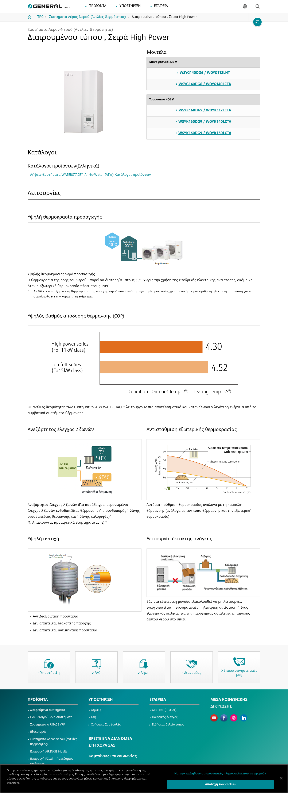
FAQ (93, 717)
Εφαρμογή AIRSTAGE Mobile (48, 751)
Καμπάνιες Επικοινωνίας (113, 756)
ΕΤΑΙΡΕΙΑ (157, 700)
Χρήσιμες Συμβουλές (106, 724)
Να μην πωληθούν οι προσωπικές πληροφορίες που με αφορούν (220, 773)
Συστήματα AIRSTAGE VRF (47, 724)
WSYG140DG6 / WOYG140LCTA (205, 84)
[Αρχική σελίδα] (31, 17)
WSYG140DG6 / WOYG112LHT (205, 73)
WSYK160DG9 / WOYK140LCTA (204, 122)
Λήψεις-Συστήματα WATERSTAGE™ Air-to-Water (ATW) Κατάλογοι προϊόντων (90, 175)
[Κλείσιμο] (281, 778)
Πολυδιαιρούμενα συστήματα (51, 717)
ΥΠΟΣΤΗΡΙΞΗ (101, 700)
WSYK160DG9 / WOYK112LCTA (205, 110)
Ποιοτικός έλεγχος (165, 717)
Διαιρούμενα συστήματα (47, 710)
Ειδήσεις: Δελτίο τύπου (168, 724)
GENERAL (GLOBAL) (164, 710)
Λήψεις (96, 710)
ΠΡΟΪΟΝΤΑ (38, 700)
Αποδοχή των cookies (220, 784)
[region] (144, 778)
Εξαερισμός (38, 732)
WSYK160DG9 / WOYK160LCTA (204, 133)
